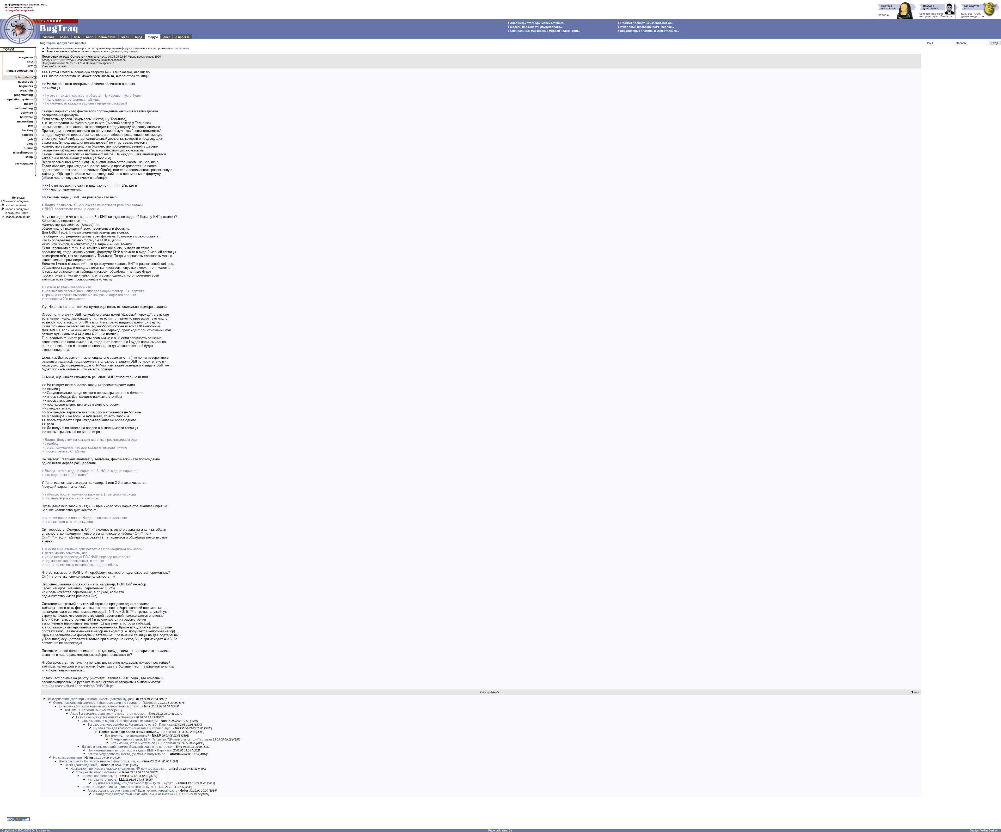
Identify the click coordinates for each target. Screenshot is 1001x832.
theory (28, 103)
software (27, 112)
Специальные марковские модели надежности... (544, 30)
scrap (29, 156)
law (30, 125)
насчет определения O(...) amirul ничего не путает (119, 787)
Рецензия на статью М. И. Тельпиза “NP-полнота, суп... (154, 739)
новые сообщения (20, 70)
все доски (26, 57)
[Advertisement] (962, 132)
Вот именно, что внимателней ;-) (135, 743)
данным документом (125, 51)
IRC (30, 66)
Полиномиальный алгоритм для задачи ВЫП (121, 750)
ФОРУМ (8, 49)
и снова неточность (102, 779)
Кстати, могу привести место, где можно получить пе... (128, 754)
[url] (130, 699)
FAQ (30, 61)
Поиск (915, 692)
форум (153, 37)
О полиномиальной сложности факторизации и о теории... (96, 703)
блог (89, 37)
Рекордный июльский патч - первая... (646, 26)
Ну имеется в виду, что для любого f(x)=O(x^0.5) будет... (134, 783)
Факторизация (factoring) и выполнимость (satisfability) (87, 699)
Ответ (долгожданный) (81, 765)
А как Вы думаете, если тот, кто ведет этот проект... (108, 713)
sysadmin (26, 90)
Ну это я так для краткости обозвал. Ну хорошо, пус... (132, 728)
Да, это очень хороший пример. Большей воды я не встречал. (127, 747)
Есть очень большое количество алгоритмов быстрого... (100, 706)
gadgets (27, 134)
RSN (77, 37)
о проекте (182, 37)
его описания (180, 48)
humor (28, 148)
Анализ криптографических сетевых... (537, 23)
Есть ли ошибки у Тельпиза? (97, 717)
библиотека (107, 37)
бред (138, 37)
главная (48, 37)
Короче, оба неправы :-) (99, 776)
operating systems (20, 99)
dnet (166, 37)
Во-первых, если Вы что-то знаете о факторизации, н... (100, 761)
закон (125, 37)
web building (24, 108)
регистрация (24, 163)
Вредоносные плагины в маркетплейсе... (649, 30)
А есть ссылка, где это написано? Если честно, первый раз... (132, 790)
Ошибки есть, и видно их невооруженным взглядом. (120, 721)
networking (25, 121)
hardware (26, 117)
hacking (27, 130)
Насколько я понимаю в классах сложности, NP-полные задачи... (118, 768)
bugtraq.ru (47, 43)
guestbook (25, 81)
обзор (64, 37)
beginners (26, 86)
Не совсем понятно (67, 758)
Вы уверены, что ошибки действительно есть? (122, 724)
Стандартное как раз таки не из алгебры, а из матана (133, 794)
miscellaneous (23, 152)
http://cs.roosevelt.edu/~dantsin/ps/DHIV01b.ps (78, 686)
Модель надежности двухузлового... (536, 26)
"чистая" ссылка (54, 66)
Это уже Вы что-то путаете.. (97, 772)
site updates (77, 43)
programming (23, 94)
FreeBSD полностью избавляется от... (646, 23)
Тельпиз (71, 710)
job (30, 139)
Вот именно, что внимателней (127, 735)
